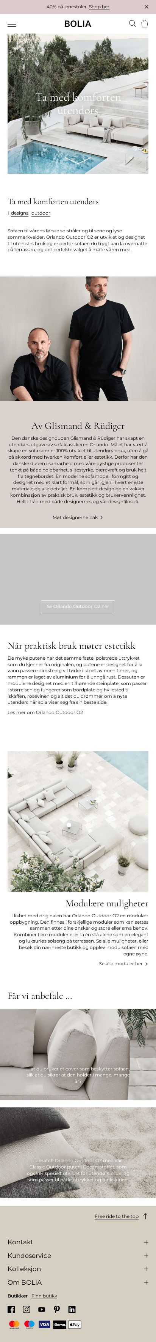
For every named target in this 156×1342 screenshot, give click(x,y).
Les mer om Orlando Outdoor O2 (45, 712)
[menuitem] (12, 24)
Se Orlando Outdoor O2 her (78, 606)
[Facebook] (11, 1309)
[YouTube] (41, 1309)
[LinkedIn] (72, 1309)
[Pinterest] (57, 1309)
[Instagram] (26, 1309)
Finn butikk (44, 1296)
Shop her (99, 6)
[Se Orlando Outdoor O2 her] (78, 579)
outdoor (40, 213)
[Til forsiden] (78, 23)
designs (19, 213)
